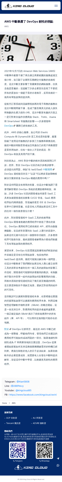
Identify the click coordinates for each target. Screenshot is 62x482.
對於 (6, 329)
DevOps (8, 125)
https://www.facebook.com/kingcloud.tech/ (33, 394)
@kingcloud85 (23, 390)
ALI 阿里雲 (38, 418)
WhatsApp (45, 461)
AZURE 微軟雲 (39, 423)
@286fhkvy (17, 385)
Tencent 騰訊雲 (13, 423)
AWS (14, 403)
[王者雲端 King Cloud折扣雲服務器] (31, 467)
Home (4, 403)
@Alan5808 (23, 381)
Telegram (18, 461)
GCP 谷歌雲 (11, 418)
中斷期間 (47, 169)
